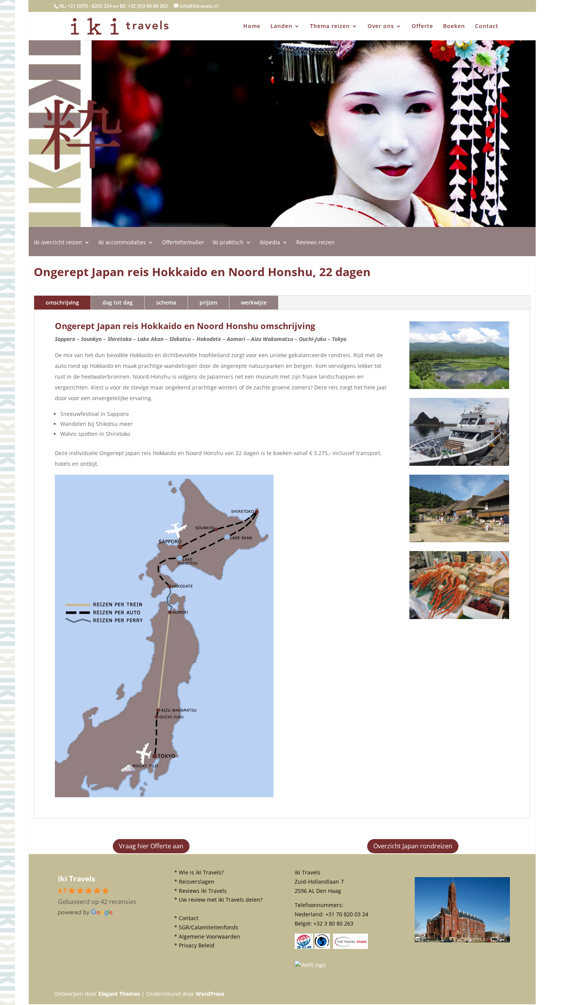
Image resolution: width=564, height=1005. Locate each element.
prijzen (209, 302)
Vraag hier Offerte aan (151, 846)
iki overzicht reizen (58, 243)
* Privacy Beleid (194, 945)
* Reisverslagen (194, 881)
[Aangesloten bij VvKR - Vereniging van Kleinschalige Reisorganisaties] (310, 965)
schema (166, 302)
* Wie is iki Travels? (199, 872)
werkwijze (254, 302)
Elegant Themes (119, 993)
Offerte (422, 26)
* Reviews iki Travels (200, 890)
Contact (486, 26)
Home (252, 26)
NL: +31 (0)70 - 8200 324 (85, 6)
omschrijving (62, 302)
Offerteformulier (183, 243)
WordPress (210, 993)
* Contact (186, 918)
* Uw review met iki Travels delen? (218, 899)
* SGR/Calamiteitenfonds (206, 927)
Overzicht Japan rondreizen (412, 846)
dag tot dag (117, 302)
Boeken (454, 26)
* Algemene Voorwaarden (207, 936)
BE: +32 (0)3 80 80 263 (144, 6)
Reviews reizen (315, 243)
